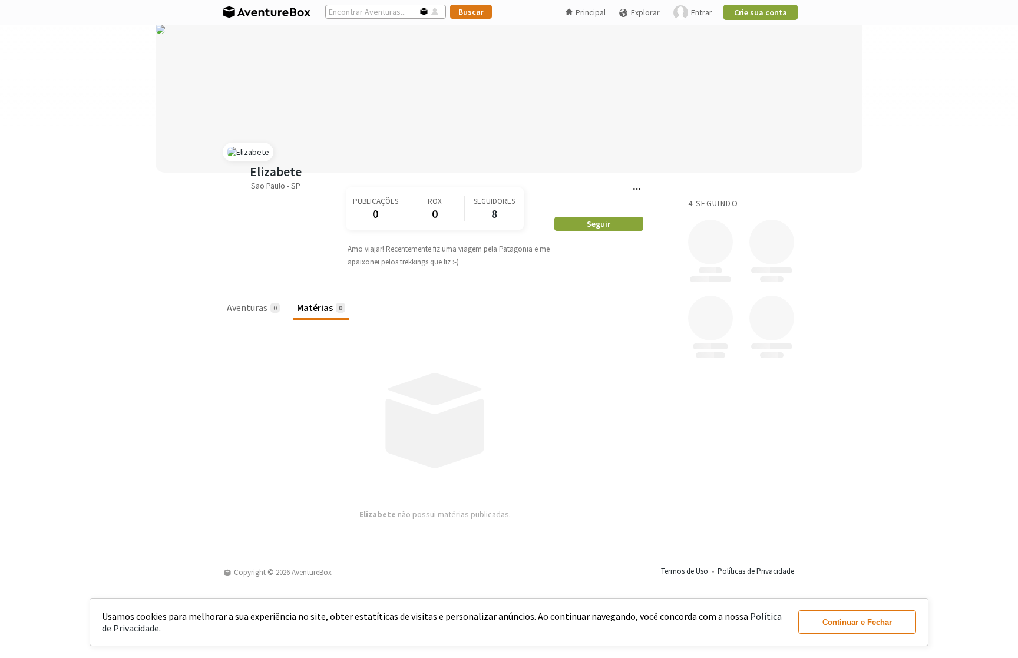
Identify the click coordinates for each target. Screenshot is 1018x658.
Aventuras (252, 307)
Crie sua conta (760, 12)
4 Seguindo (713, 203)
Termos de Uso (684, 571)
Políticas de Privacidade (756, 571)
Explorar (645, 12)
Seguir (598, 224)
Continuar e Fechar (857, 622)
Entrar (701, 12)
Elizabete (276, 171)
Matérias (319, 307)
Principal (591, 12)
